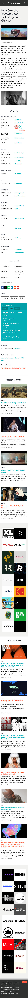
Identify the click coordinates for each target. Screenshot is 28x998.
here (2, 995)
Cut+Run (17, 209)
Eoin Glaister (18, 120)
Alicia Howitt (18, 183)
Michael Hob (18, 164)
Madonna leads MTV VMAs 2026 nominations (12, 701)
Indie (21, 298)
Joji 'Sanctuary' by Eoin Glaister (13, 436)
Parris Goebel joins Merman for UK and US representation (12, 773)
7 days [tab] (4, 308)
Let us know (18, 348)
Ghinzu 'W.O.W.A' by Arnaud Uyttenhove (10, 324)
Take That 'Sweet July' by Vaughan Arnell (12, 313)
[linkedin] (12, 287)
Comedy (5, 298)
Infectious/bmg (19, 252)
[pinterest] (18, 287)
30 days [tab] (11, 308)
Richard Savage (19, 158)
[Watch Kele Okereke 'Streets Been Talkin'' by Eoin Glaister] (14, 32)
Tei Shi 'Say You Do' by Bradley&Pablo (13, 368)
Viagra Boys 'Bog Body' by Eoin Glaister (12, 507)
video (3, 400)
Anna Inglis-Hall (19, 193)
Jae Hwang (18, 228)
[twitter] (5, 287)
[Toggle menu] (3, 3)
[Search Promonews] (25, 3)
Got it (24, 982)
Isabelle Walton (19, 138)
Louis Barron (18, 143)
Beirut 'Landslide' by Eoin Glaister (13, 403)
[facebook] (2, 287)
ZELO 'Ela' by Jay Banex (9, 319)
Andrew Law (18, 249)
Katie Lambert (19, 133)
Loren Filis (18, 161)
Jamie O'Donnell (19, 206)
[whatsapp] (8, 287)
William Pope (18, 173)
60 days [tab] (17, 308)
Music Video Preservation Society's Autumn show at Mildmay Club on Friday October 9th (13, 665)
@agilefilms (22, 130)
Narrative (14, 298)
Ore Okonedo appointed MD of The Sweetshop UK (12, 808)
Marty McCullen (19, 218)
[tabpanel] (14, 325)
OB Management (19, 238)
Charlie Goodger (19, 153)
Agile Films (20, 127)
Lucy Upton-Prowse (20, 196)
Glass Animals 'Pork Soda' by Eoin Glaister (13, 471)
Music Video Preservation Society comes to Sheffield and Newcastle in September (13, 737)
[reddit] (15, 287)
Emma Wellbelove (20, 123)
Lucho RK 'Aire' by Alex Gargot (11, 337)
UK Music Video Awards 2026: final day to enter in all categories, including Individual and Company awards (12, 845)
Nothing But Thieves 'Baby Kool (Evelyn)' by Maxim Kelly (11, 331)
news (2, 661)
